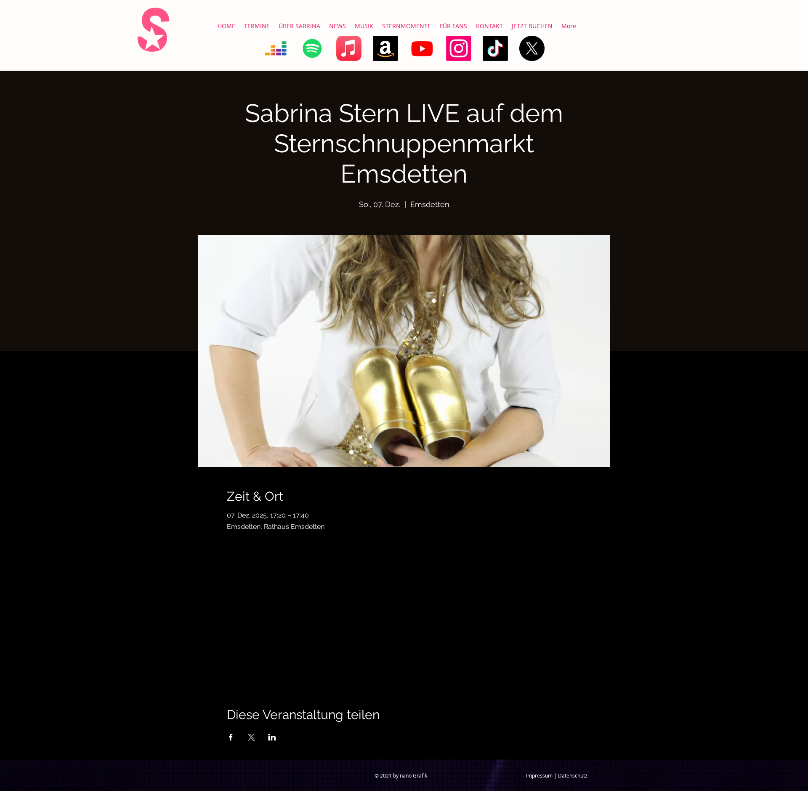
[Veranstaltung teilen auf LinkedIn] (272, 737)
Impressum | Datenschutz (556, 775)
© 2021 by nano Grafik (401, 775)
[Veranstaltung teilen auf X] (251, 737)
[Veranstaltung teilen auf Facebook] (231, 737)
